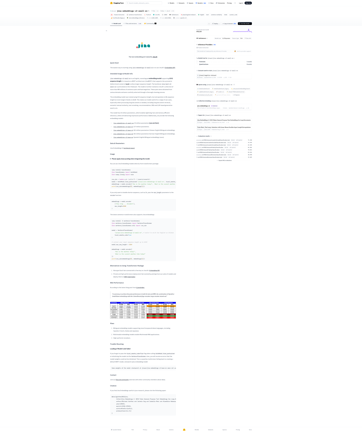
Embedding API (170, 68)
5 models (249, 62)
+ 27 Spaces (236, 95)
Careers (171, 430)
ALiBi (127, 84)
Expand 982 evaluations (225, 160)
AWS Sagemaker (129, 277)
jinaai (114, 11)
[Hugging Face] (184, 429)
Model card (117, 23)
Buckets (202, 3)
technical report (129, 148)
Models (172, 3)
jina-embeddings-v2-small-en (132, 10)
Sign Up (248, 3)
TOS (132, 430)
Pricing (229, 3)
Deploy (216, 23)
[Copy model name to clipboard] (148, 11)
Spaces (191, 3)
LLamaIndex (140, 287)
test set (233, 140)
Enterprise (221, 3)
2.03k (172, 11)
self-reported (239, 140)
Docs (212, 3)
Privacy (145, 430)
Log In (241, 3)
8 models (249, 64)
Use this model (245, 23)
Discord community (122, 380)
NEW (215, 44)
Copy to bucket (230, 23)
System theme (117, 430)
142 (157, 11)
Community (151, 23)
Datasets (181, 3)
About (158, 430)
